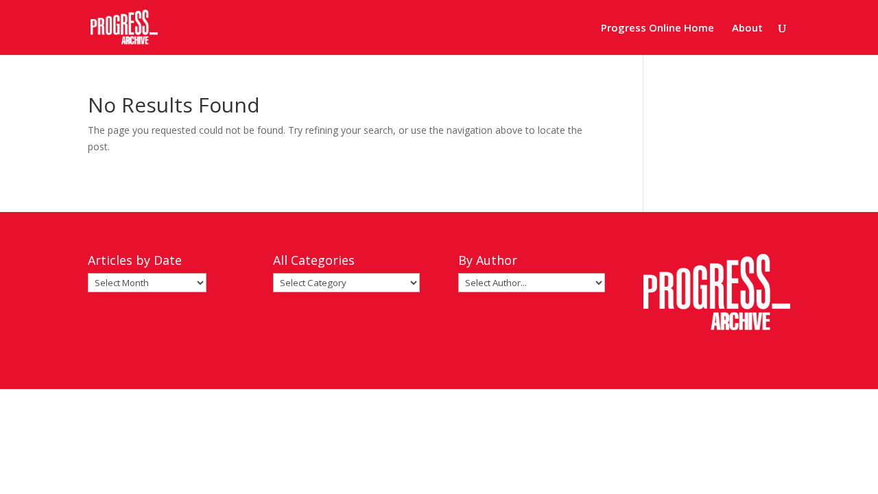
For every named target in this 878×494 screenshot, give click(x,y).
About (747, 28)
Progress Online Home (657, 28)
